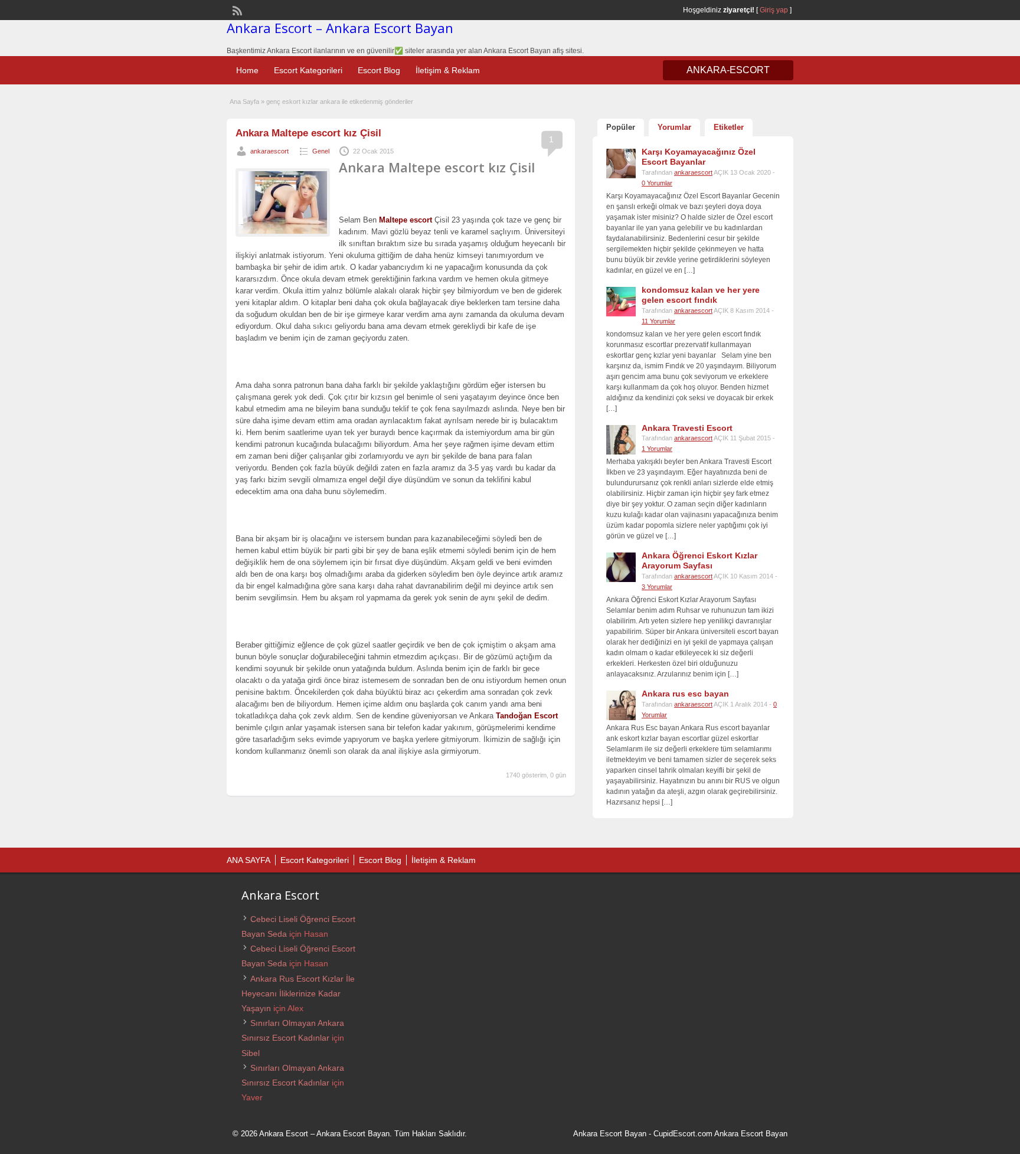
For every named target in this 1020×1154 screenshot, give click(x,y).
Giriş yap (774, 10)
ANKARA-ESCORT (728, 70)
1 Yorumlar (657, 448)
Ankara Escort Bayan (609, 1133)
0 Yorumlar (657, 183)
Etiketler (729, 127)
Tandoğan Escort (527, 715)
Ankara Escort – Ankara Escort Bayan (340, 28)
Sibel (250, 1053)
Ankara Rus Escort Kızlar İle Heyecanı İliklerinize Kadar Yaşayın (298, 993)
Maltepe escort (405, 219)
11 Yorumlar (658, 321)
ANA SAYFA (248, 860)
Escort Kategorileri (308, 70)
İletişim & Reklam (448, 70)
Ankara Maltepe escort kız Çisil (308, 133)
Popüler (620, 127)
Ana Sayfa (244, 101)
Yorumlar (674, 127)
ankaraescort (269, 151)
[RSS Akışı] (236, 9)
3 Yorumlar (657, 586)
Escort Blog (379, 70)
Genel (320, 151)
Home (247, 70)
